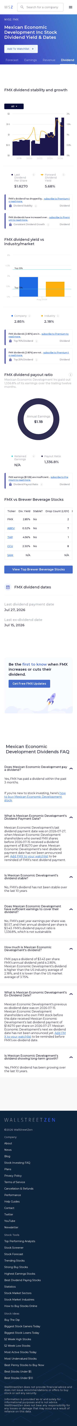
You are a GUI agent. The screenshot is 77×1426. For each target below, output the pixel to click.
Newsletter (11, 1227)
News (7, 1149)
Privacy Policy (13, 1175)
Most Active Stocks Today (20, 1352)
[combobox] (40, 7)
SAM (10, 555)
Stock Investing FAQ (17, 1162)
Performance (12, 1195)
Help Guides (12, 1201)
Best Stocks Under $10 (18, 1378)
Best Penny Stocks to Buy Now (24, 1365)
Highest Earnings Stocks (19, 1273)
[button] (38, 768)
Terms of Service (14, 1182)
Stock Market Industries (19, 1299)
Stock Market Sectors (17, 1293)
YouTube (9, 1221)
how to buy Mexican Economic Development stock (35, 796)
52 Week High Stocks (17, 1339)
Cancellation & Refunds (18, 1188)
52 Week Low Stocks (17, 1345)
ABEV (11, 528)
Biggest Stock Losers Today (21, 1332)
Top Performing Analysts (19, 1241)
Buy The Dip (12, 1320)
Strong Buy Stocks (16, 1267)
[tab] (12, 60)
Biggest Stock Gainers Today (22, 1326)
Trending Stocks (14, 1260)
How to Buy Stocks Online (20, 1306)
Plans (7, 1169)
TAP (10, 537)
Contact (9, 1208)
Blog (7, 1156)
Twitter (8, 1214)
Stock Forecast (13, 1254)
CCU (10, 546)
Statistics (10, 1286)
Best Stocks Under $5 (17, 1371)
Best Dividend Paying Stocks (22, 1280)
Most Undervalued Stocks (20, 1358)
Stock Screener (13, 1247)
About (8, 1143)
